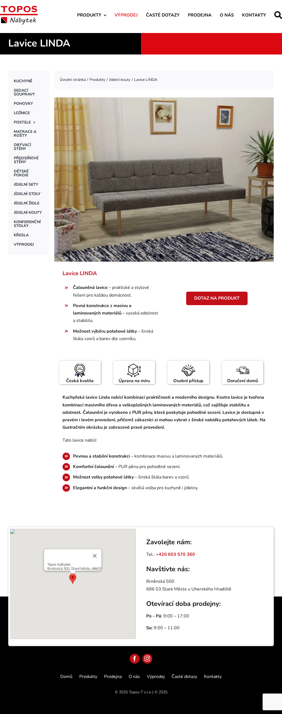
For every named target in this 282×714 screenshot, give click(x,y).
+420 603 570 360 (175, 554)
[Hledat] (278, 15)
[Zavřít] (94, 555)
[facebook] (135, 659)
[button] (72, 578)
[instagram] (147, 659)
